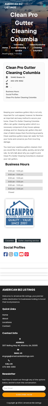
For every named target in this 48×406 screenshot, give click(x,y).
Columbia (18, 44)
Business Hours (12, 91)
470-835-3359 (8, 367)
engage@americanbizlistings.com (18, 356)
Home (5, 47)
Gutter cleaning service (28, 240)
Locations (7, 322)
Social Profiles (12, 94)
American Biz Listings (18, 290)
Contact (6, 326)
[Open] (44, 5)
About (5, 318)
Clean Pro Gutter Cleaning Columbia (21, 97)
